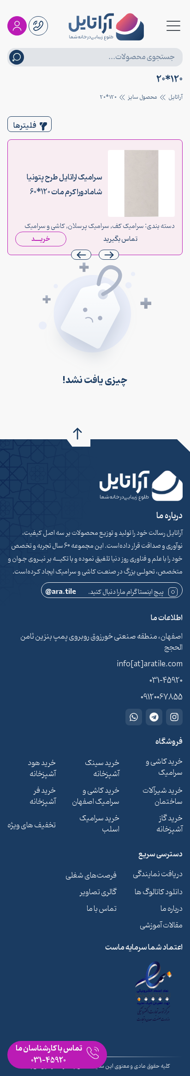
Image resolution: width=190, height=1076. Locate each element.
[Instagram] (174, 717)
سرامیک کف (128, 226)
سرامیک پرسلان (88, 226)
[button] (81, 255)
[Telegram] (154, 717)
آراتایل (175, 97)
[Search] (16, 57)
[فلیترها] (43, 126)
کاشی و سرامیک (44, 226)
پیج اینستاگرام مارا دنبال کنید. (104, 592)
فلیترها (24, 126)
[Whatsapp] (133, 717)
